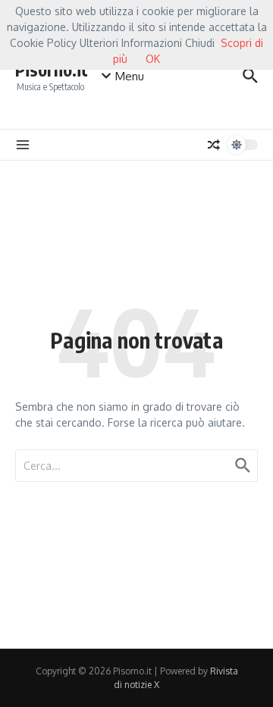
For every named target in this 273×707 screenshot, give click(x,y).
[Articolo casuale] (214, 145)
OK (153, 58)
